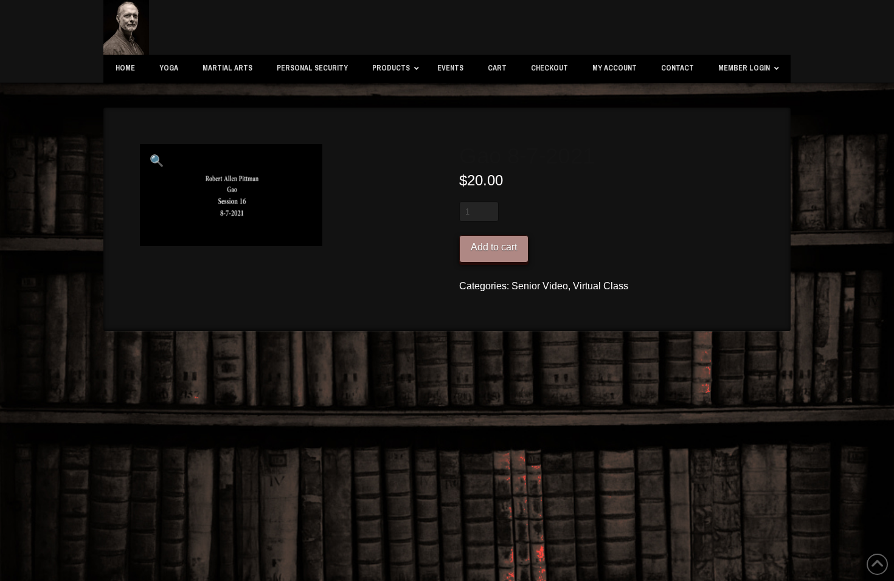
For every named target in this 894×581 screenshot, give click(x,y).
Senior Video (539, 285)
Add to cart (494, 247)
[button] (157, 161)
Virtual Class (600, 285)
